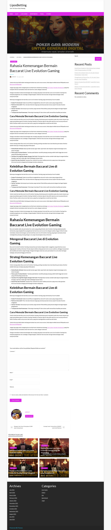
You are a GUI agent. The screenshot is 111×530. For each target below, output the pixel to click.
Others (48, 14)
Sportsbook (34, 14)
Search (76, 56)
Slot (16, 14)
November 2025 (13, 506)
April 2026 (12, 492)
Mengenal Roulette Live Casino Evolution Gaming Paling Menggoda (22, 472)
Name (11, 372)
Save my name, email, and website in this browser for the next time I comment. (30, 394)
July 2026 (11, 490)
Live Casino (24, 14)
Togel (42, 14)
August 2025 (12, 514)
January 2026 (12, 500)
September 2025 (13, 511)
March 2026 (12, 495)
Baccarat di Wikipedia (15, 84)
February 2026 (13, 498)
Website (12, 387)
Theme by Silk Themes (16, 528)
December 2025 (13, 503)
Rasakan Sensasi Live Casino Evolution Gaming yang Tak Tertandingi (51, 450)
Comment (12, 351)
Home (11, 14)
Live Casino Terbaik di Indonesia (55, 87)
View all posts (29, 416)
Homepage (12, 57)
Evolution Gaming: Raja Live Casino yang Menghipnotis (53, 472)
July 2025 (11, 516)
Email (11, 379)
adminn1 (14, 76)
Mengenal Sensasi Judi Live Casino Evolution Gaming (21, 451)
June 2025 (12, 519)
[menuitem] (11, 14)
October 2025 (13, 508)
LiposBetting (18, 5)
